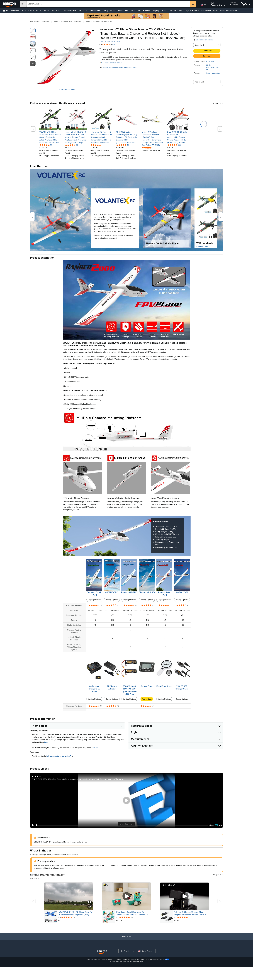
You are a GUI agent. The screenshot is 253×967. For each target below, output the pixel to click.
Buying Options (94, 600)
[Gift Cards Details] (134, 10)
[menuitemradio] (216, 825)
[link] (50, 137)
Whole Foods (95, 10)
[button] (6, 10)
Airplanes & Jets (106, 22)
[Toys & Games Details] (198, 10)
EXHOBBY (210, 61)
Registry (155, 10)
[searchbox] (108, 3)
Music (164, 10)
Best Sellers (57, 10)
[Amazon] (9, 4)
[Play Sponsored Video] (126, 896)
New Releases (70, 10)
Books (120, 10)
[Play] (32, 825)
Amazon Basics (42, 10)
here (46, 742)
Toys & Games (35, 22)
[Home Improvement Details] (238, 10)
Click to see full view (66, 89)
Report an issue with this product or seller (120, 67)
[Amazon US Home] (102, 952)
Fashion (146, 10)
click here (95, 748)
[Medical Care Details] (33, 10)
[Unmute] (220, 825)
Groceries (83, 10)
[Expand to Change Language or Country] (134, 951)
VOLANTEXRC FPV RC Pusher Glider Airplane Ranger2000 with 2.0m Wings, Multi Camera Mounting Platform (77, 779)
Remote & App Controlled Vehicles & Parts (57, 22)
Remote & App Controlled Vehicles (86, 22)
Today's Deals (109, 10)
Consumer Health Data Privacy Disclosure (129, 959)
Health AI (15, 10)
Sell (138, 10)
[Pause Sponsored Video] (89, 902)
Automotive (206, 10)
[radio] (32, 30)
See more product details (111, 63)
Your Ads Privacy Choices (155, 959)
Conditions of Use (93, 959)
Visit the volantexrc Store (109, 41)
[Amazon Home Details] (183, 10)
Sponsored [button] (33, 878)
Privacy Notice (107, 959)
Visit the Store (202, 247)
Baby (215, 10)
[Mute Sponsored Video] (89, 906)
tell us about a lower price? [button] (58, 756)
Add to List (199, 82)
